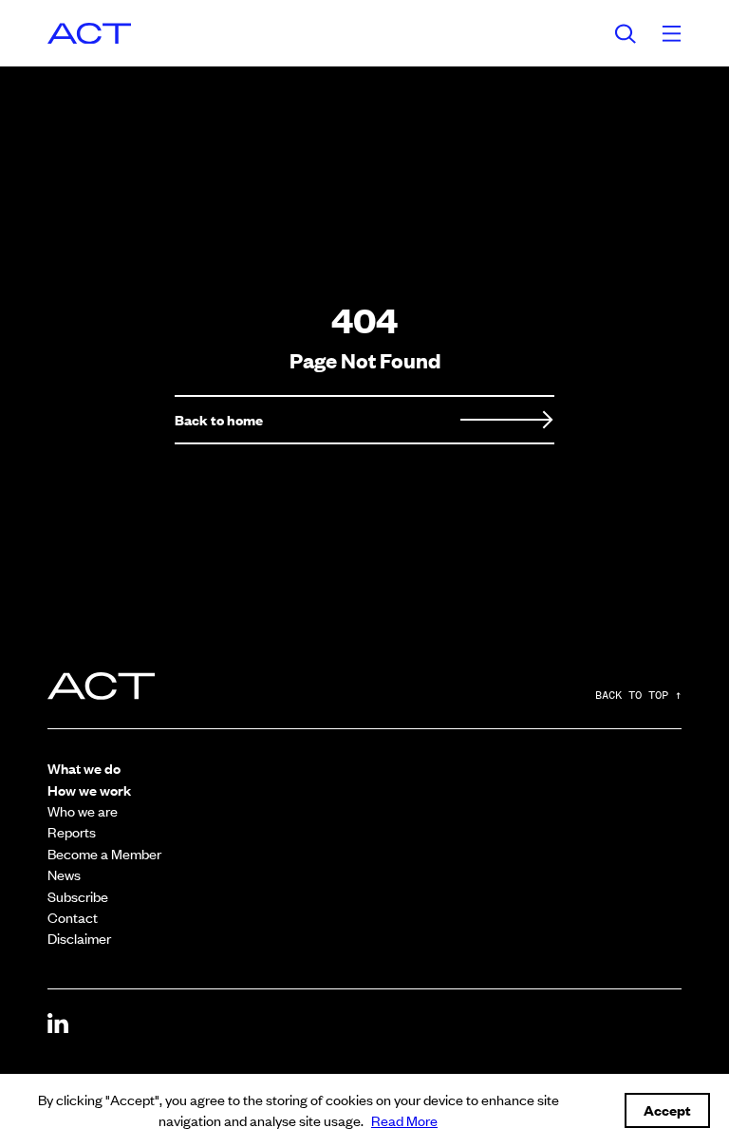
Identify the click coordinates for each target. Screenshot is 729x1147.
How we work (89, 789)
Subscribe (77, 896)
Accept (667, 1109)
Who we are (82, 810)
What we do (84, 768)
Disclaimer (79, 938)
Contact (72, 917)
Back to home (219, 419)
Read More (404, 1120)
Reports (71, 831)
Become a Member (104, 853)
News (64, 874)
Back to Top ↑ (638, 696)
